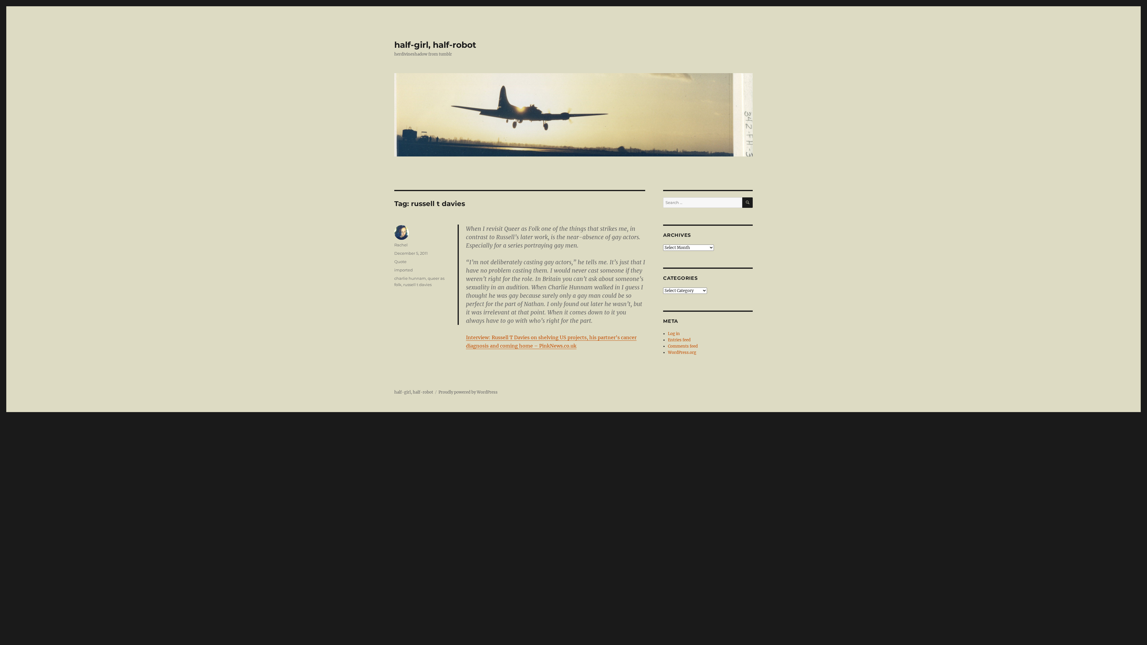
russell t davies (417, 284)
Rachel (401, 244)
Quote (400, 261)
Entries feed (679, 340)
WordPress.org (682, 352)
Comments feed (683, 346)
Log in (674, 333)
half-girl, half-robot (435, 45)
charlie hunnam (410, 278)
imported (403, 270)
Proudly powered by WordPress (468, 392)
